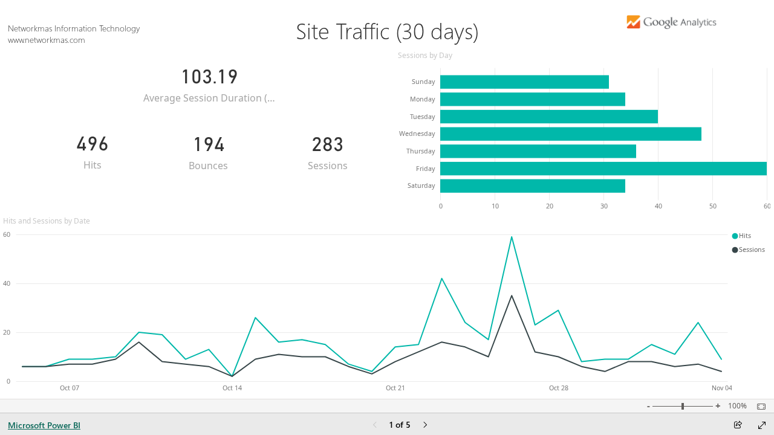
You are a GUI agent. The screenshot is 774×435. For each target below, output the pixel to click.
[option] (524, 81)
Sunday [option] (423, 81)
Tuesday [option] (422, 116)
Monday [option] (422, 99)
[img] (671, 16)
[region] (387, 199)
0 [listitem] (8, 381)
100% (737, 406)
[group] (387, 24)
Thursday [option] (420, 151)
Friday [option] (425, 168)
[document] (387, 30)
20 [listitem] (6, 332)
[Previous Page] (375, 425)
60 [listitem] (6, 234)
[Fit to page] (758, 406)
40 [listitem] (6, 283)
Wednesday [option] (417, 133)
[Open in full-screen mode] (762, 425)
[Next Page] (425, 425)
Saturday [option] (421, 185)
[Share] (738, 425)
